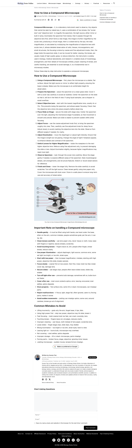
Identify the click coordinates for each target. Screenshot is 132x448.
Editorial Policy (66, 436)
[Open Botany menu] (91, 3)
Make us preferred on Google (88, 20)
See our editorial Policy (48, 382)
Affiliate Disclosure (40, 434)
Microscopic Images (54, 3)
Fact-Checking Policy (106, 434)
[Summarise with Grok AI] (55, 20)
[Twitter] (50, 379)
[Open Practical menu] (101, 3)
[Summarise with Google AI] (59, 20)
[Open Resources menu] (112, 3)
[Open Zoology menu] (82, 3)
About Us (21, 434)
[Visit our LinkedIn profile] (63, 440)
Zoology (77, 3)
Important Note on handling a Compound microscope (108, 18)
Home (36, 7)
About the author (61, 382)
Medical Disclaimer (92, 434)
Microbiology (67, 3)
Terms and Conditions (65, 434)
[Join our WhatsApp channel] (73, 440)
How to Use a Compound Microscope (107, 14)
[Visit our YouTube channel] (58, 440)
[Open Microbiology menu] (73, 3)
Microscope (55, 7)
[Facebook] (46, 379)
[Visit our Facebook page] (53, 440)
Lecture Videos (42, 3)
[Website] (43, 379)
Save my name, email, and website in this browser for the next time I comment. (61, 423)
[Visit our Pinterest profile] (78, 440)
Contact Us (28, 434)
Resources (106, 3)
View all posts (92, 357)
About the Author (79, 434)
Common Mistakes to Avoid (107, 22)
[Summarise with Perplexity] (52, 20)
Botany (87, 3)
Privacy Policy (51, 434)
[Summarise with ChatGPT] (48, 20)
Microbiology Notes (44, 7)
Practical (96, 3)
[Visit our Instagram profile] (68, 440)
